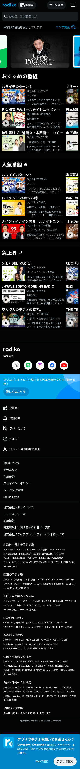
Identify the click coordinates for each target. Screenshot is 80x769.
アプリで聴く (65, 761)
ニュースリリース (14, 514)
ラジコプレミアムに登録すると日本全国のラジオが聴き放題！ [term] (39, 382)
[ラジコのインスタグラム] (40, 365)
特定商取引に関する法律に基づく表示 (27, 527)
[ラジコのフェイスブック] (52, 366)
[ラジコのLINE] (28, 366)
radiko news (11, 497)
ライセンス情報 (13, 490)
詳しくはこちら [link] (15, 392)
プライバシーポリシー (17, 483)
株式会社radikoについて (18, 507)
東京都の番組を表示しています (22, 27)
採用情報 (9, 521)
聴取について (11, 463)
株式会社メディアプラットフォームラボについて (33, 534)
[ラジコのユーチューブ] (64, 366)
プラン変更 (56, 5)
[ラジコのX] (16, 366)
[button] (66, 27)
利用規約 (9, 476)
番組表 (29, 5)
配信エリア (10, 470)
